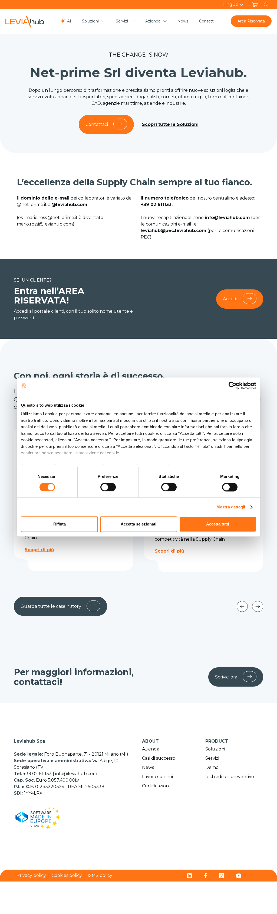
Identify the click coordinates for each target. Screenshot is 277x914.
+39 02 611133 (38, 773)
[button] (236, 4)
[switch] (108, 487)
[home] (24, 21)
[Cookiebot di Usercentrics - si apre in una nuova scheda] (232, 385)
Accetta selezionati (138, 524)
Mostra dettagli (230, 507)
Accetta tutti (217, 524)
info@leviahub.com (76, 773)
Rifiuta (59, 524)
